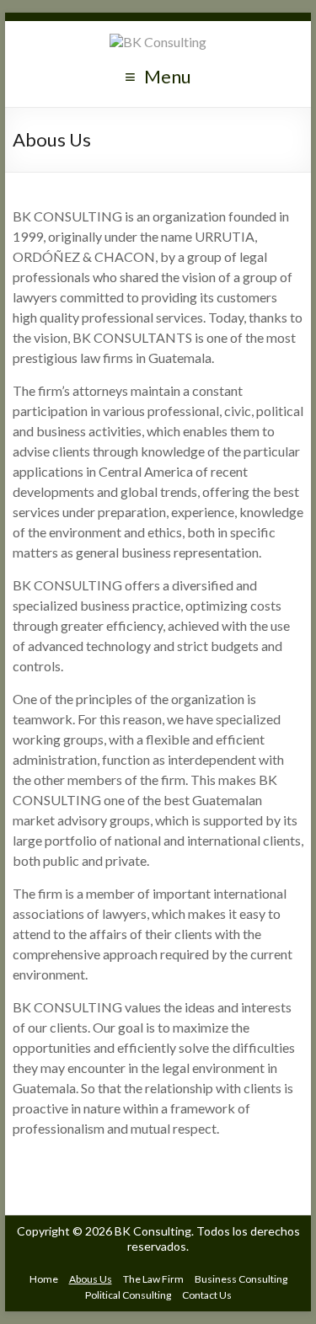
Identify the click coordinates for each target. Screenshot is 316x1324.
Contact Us (207, 1295)
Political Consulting (128, 1295)
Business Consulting (241, 1279)
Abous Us (90, 1279)
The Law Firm (153, 1279)
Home (43, 1279)
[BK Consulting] (158, 42)
